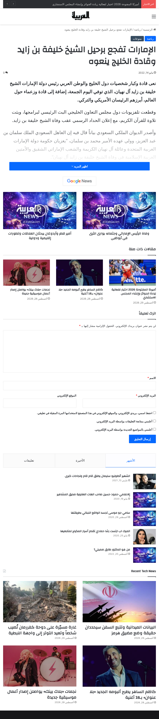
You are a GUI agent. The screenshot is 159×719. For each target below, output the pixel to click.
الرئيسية (148, 29)
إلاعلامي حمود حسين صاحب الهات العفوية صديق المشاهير (93, 494)
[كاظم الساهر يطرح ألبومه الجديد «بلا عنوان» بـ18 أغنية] (79, 273)
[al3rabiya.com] (79, 16)
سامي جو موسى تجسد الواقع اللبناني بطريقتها (100, 512)
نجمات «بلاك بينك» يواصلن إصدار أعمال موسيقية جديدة (30, 291)
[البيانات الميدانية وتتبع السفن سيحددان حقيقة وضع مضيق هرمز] (119, 601)
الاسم (151, 378)
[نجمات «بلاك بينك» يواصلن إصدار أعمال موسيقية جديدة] (26, 273)
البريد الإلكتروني (146, 395)
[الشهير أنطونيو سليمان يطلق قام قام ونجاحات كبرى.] (144, 481)
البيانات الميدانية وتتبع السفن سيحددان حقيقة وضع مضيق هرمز (120, 630)
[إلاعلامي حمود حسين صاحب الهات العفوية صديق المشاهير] (144, 500)
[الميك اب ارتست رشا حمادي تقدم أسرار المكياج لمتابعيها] (144, 536)
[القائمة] (154, 18)
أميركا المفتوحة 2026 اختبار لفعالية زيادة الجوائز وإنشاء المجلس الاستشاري (95, 4)
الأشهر (130, 460)
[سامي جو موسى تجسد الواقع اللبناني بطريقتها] (144, 518)
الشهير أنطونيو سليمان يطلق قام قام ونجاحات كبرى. (97, 476)
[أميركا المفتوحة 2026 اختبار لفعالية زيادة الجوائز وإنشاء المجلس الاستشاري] (132, 273)
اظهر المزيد (80, 166)
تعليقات (29, 460)
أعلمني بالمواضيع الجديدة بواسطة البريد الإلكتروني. (123, 429)
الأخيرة (80, 460)
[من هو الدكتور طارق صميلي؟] (144, 555)
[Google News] (79, 181)
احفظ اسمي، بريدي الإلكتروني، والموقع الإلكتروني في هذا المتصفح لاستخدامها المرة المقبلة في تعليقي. (94, 413)
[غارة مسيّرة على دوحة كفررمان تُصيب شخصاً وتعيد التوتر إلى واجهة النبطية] (39, 601)
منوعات (137, 38)
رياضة (137, 29)
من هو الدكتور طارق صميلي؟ (112, 549)
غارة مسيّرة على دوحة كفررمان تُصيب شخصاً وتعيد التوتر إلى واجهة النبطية (42, 630)
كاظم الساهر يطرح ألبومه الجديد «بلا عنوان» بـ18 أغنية (81, 291)
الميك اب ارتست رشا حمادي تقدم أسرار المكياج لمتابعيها (95, 531)
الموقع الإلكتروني (66, 395)
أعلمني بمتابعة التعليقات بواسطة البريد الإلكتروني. (124, 421)
